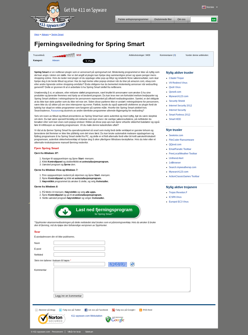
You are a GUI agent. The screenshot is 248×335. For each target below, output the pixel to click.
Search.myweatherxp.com (182, 167)
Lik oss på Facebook (98, 310)
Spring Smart (57, 34)
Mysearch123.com (178, 96)
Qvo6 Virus (175, 87)
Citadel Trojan (176, 78)
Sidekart (89, 332)
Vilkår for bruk (74, 332)
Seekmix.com (176, 135)
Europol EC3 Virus (179, 201)
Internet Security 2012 (180, 105)
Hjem (36, 34)
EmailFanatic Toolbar (180, 149)
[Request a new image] (132, 264)
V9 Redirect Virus (178, 82)
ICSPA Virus (175, 197)
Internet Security (177, 110)
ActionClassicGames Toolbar (184, 176)
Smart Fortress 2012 (179, 114)
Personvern (57, 332)
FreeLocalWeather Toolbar (183, 153)
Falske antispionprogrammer (133, 19)
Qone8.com (175, 92)
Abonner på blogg (47, 310)
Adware (45, 34)
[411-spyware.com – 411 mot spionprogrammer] (52, 14)
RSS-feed (147, 310)
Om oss (181, 19)
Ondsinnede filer (163, 19)
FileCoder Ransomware (181, 139)
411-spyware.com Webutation (86, 315)
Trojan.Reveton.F (178, 192)
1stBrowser (175, 162)
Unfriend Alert (176, 158)
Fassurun (56, 110)
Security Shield (177, 101)
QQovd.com (175, 144)
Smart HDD (175, 119)
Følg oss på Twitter (72, 310)
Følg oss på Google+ (125, 310)
